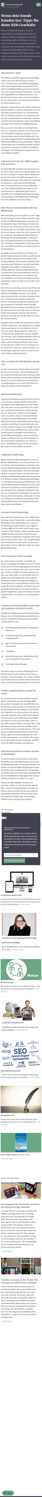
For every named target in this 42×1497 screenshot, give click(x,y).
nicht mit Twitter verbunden (2, 812)
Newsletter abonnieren (14, 860)
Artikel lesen (7, 1251)
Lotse (9, 1493)
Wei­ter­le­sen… (35, 1077)
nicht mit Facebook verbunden (2, 809)
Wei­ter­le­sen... (26, 904)
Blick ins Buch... (8, 1159)
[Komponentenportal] (12, 4)
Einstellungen (5, 818)
